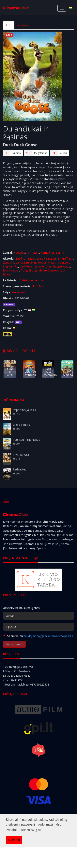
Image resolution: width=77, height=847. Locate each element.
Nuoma (16, 153)
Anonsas (23, 25)
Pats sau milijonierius (26, 439)
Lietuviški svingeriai (31, 373)
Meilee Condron (48, 270)
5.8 (15, 334)
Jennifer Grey (43, 266)
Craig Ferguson (46, 258)
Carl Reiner (27, 266)
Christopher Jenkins (31, 280)
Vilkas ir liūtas (21, 425)
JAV (22, 292)
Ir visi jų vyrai (10, 372)
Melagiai (68, 375)
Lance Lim (22, 262)
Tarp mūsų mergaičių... (50, 372)
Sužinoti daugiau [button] (30, 830)
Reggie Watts (61, 266)
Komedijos (47, 252)
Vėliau (63, 153)
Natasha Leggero (59, 262)
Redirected (19, 469)
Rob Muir (39, 286)
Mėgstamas (40, 153)
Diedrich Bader (25, 258)
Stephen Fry (10, 266)
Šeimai (60, 252)
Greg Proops (38, 262)
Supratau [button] (14, 840)
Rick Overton (11, 270)
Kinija (15, 292)
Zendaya (8, 262)
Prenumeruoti (14, 644)
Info (8, 25)
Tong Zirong (29, 270)
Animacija (33, 252)
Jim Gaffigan (65, 258)
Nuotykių (19, 252)
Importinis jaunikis (24, 410)
